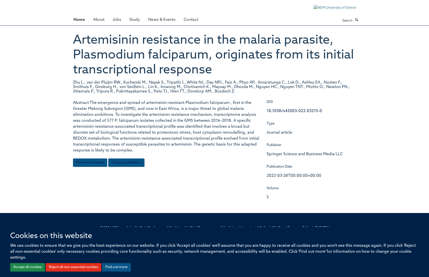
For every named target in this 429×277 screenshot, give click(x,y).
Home (79, 20)
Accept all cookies (27, 267)
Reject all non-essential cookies (73, 267)
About (99, 20)
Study (134, 20)
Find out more (116, 267)
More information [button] (90, 162)
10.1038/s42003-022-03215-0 (294, 111)
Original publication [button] (126, 162)
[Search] (356, 20)
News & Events (162, 20)
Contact (191, 20)
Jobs (117, 20)
